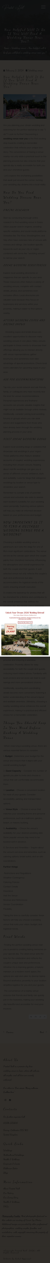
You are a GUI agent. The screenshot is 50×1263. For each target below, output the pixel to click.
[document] (25, 631)
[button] (46, 610)
